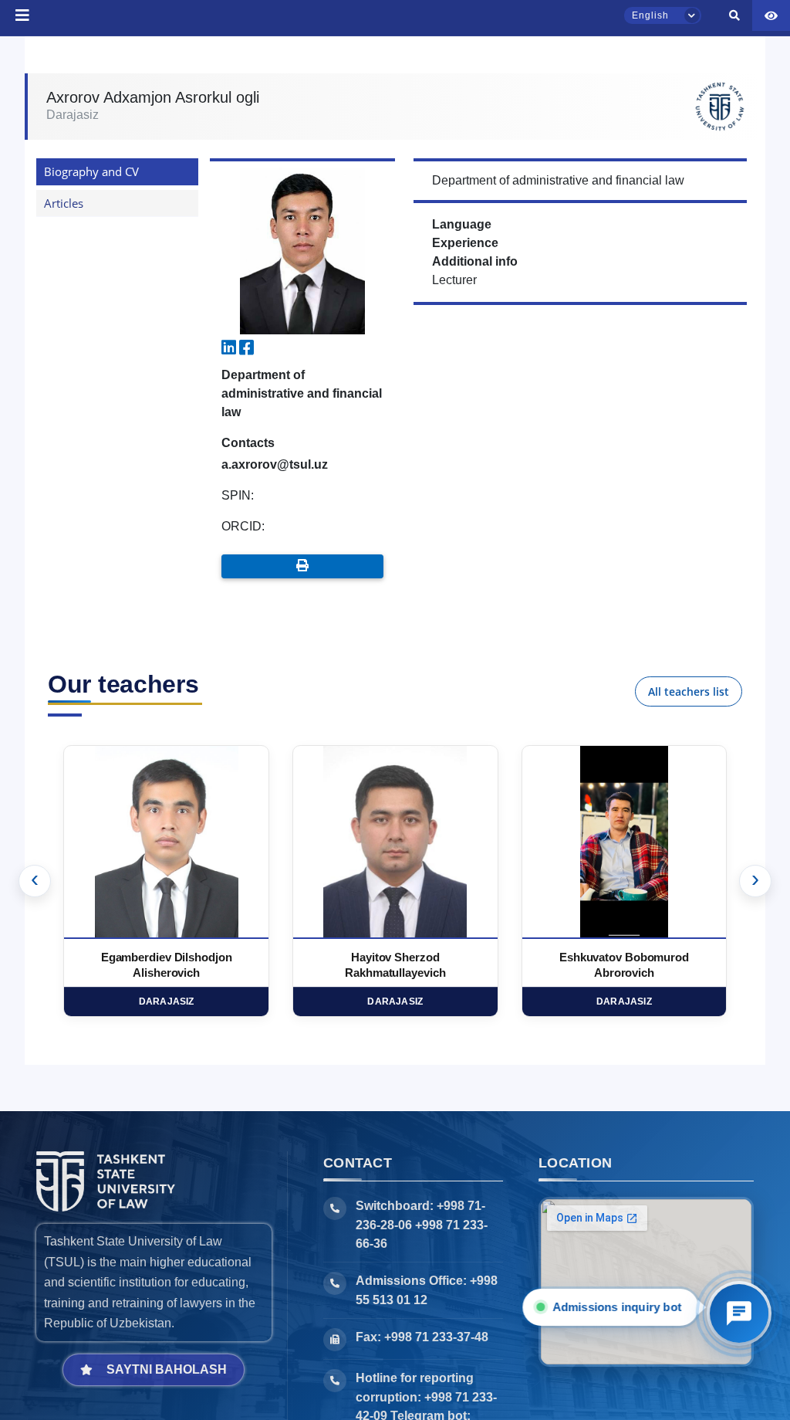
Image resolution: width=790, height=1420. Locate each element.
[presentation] (35, 881)
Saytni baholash (166, 1369)
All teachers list (688, 691)
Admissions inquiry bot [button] (615, 1306)
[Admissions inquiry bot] (739, 1313)
